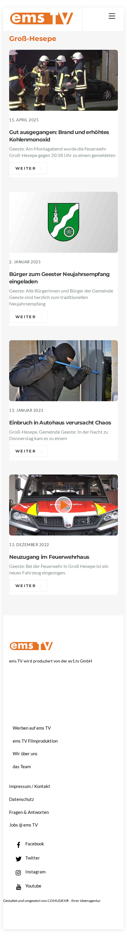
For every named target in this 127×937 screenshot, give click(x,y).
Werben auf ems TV (32, 728)
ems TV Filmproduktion (35, 740)
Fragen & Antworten (29, 812)
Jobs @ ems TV (23, 824)
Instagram (35, 871)
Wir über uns (25, 753)
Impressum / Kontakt (29, 786)
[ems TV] (41, 22)
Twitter (32, 857)
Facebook (34, 843)
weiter (25, 168)
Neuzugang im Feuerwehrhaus (49, 556)
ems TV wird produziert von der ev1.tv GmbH (50, 660)
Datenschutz (21, 799)
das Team (22, 766)
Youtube (33, 885)
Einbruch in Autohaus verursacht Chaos (60, 422)
